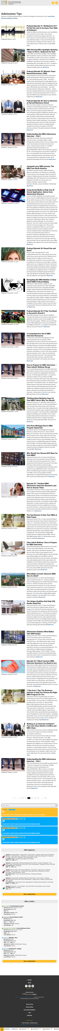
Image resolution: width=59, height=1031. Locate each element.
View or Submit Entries (29, 894)
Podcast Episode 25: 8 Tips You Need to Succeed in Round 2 (42, 312)
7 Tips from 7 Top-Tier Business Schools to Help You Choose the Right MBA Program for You (42, 692)
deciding (14, 18)
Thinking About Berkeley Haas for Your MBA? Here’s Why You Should (40, 399)
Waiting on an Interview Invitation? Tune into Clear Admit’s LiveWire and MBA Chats (41, 726)
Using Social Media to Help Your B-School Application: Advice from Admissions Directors (41, 192)
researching (50, 16)
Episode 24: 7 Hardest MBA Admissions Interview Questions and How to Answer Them (41, 485)
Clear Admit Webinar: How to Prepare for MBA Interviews (42, 543)
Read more (46, 67)
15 (38, 798)
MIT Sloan (50, 1028)
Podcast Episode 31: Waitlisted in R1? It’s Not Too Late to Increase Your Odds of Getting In (42, 28)
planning (3, 18)
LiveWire (2, 1029)
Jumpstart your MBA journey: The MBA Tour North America (40, 167)
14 (35, 798)
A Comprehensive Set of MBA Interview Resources (39, 335)
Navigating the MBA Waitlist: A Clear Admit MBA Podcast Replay (41, 281)
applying (9, 18)
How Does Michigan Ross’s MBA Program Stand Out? (40, 427)
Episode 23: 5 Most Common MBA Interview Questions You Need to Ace (42, 662)
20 (45, 798)
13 (32, 798)
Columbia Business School (18, 1028)
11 (25, 798)
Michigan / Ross (9, 1028)
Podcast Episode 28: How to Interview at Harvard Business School (42, 102)
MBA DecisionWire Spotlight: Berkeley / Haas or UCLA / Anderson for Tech (42, 51)
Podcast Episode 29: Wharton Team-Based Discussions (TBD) (41, 72)
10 (22, 798)
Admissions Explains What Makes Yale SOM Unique (40, 633)
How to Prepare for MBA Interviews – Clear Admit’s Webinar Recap (42, 366)
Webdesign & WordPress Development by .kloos (29, 1024)
